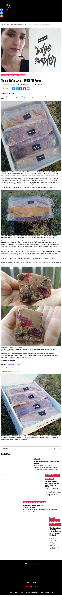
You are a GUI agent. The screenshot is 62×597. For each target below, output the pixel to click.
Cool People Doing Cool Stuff (16, 25)
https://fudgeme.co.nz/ (13, 364)
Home (3, 25)
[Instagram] (1, 15)
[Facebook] (1, 9)
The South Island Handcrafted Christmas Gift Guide (46, 463)
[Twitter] (1, 12)
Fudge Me (25, 97)
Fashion (44, 502)
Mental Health (49, 478)
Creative (22, 75)
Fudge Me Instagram (13, 371)
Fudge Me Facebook (13, 368)
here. (26, 439)
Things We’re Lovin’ (53, 524)
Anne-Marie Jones (9, 84)
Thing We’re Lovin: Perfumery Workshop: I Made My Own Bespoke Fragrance (55, 531)
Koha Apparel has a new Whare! (33, 505)
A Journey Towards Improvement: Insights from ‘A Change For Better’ (52, 484)
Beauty (52, 517)
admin (47, 488)
